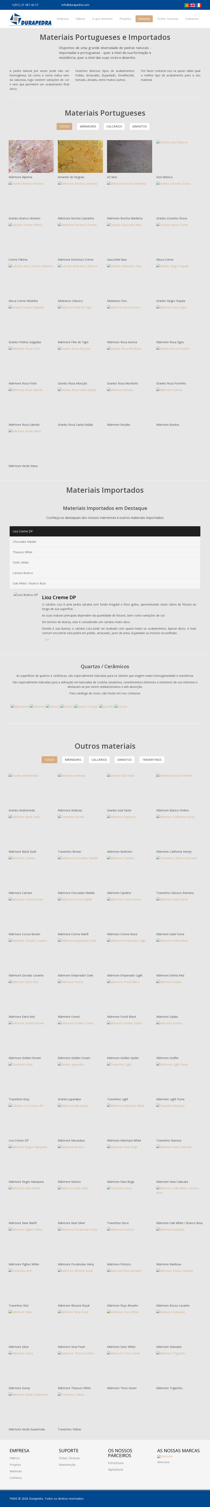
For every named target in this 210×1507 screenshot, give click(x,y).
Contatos (16, 1478)
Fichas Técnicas (167, 19)
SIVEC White (21, 562)
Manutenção (67, 1465)
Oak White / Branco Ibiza (29, 583)
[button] (160, 1460)
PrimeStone (116, 1463)
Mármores (88, 126)
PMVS (13, 1498)
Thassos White (22, 552)
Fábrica (80, 19)
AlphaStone (115, 1469)
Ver (46, 639)
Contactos (192, 19)
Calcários (114, 126)
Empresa (62, 19)
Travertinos (152, 760)
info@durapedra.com (75, 5)
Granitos (139, 126)
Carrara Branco (23, 573)
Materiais (144, 19)
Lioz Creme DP (23, 531)
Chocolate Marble (24, 542)
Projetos (125, 19)
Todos (64, 126)
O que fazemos (102, 19)
